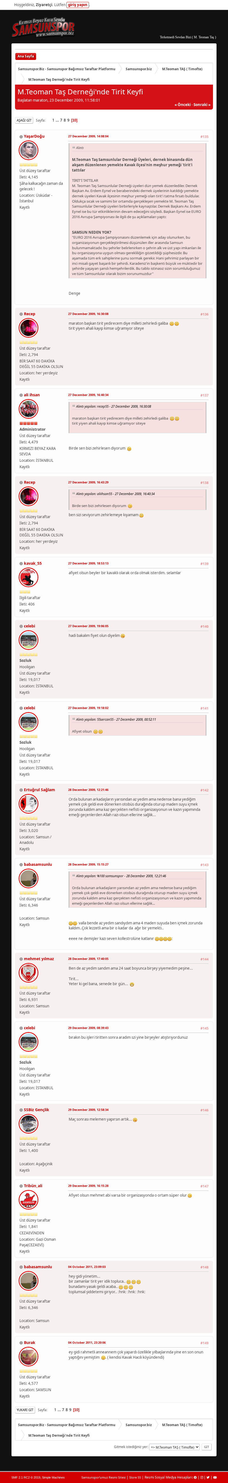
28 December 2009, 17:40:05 (88, 959)
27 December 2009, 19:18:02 (88, 708)
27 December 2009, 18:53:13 (88, 563)
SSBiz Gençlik (36, 1109)
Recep (29, 313)
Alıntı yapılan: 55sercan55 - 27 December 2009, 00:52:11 (116, 719)
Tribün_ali (33, 1185)
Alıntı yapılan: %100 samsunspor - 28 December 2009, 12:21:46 (121, 876)
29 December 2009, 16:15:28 (88, 1186)
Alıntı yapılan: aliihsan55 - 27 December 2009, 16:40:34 (115, 493)
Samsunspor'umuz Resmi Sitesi (103, 1477)
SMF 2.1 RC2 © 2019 (25, 1477)
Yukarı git (25, 1410)
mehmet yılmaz (39, 958)
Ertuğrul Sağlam (39, 789)
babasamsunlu (38, 864)
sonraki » (202, 104)
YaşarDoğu (34, 136)
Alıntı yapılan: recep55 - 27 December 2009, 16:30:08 (113, 406)
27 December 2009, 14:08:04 (88, 136)
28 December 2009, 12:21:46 (88, 790)
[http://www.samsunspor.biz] (21, 1156)
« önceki (183, 104)
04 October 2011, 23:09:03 (87, 1267)
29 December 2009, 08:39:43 (88, 1028)
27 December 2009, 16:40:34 (88, 395)
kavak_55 (33, 563)
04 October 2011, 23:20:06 (87, 1342)
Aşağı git (24, 120)
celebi (29, 626)
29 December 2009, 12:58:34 (88, 1110)
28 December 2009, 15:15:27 (88, 864)
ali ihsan (32, 394)
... (58, 120)
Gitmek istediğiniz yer (130, 1446)
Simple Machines (53, 1477)
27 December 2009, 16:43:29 (88, 482)
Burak (29, 1342)
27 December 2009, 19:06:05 (88, 626)
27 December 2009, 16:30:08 (88, 314)
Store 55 (135, 1477)
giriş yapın (77, 4)
